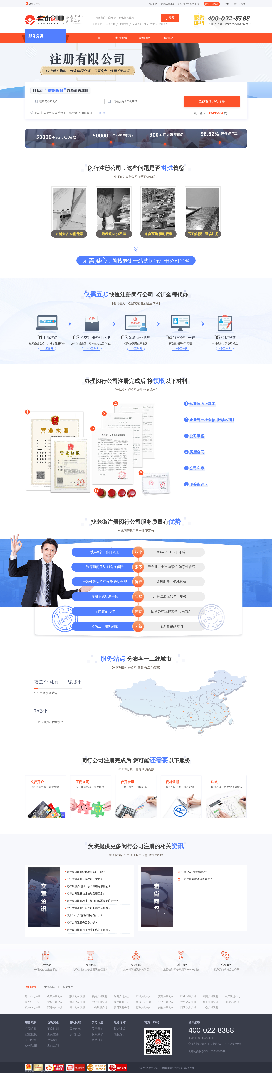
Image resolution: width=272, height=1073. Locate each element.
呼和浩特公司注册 (190, 996)
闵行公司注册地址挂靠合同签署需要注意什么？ (94, 900)
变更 (152, 24)
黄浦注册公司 (166, 996)
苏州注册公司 (33, 1001)
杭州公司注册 (33, 1007)
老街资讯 (121, 37)
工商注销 (53, 1045)
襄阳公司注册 (77, 1007)
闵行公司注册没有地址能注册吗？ (86, 871)
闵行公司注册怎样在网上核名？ (85, 879)
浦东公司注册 (77, 1001)
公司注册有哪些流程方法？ (196, 879)
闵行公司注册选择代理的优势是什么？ (89, 929)
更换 (38, 4)
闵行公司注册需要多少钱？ (82, 922)
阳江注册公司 (188, 1007)
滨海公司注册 (55, 1007)
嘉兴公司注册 (99, 996)
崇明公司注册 (188, 1001)
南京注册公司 (210, 1001)
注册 (227, 4)
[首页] (55, 20)
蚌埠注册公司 (144, 996)
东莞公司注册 (210, 996)
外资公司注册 (139, 24)
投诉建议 (120, 1028)
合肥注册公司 (166, 1001)
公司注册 (110, 24)
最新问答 (75, 1028)
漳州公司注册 (33, 996)
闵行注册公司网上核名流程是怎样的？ (89, 886)
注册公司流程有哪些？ (194, 871)
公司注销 (31, 1045)
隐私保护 (120, 1034)
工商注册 (53, 1028)
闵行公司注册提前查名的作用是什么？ (89, 908)
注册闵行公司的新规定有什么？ (85, 915)
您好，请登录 (212, 4)
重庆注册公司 (232, 996)
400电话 (168, 37)
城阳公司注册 (232, 1001)
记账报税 (163, 24)
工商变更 (124, 24)
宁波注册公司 (99, 1001)
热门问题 (75, 1034)
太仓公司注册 (210, 1007)
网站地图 (97, 1039)
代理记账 (53, 1039)
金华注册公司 (55, 1001)
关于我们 (97, 1028)
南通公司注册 (144, 1001)
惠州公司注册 (77, 996)
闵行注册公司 (121, 1001)
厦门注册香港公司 (123, 1007)
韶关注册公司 (144, 1007)
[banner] (136, 70)
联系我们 (97, 1034)
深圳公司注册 (121, 996)
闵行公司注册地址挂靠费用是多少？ (87, 893)
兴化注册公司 (166, 1007)
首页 (100, 37)
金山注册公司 (99, 1007)
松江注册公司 (55, 996)
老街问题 (145, 37)
